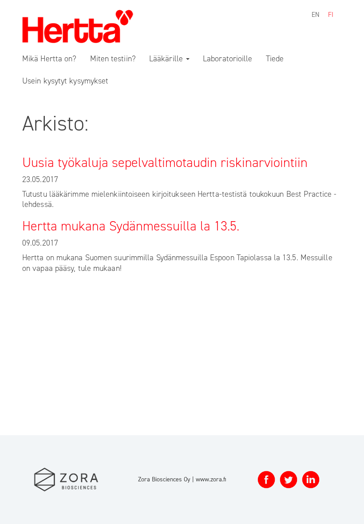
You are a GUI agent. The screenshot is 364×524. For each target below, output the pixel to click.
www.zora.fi (211, 479)
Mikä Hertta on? (49, 58)
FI (330, 14)
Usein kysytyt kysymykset (65, 80)
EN (316, 14)
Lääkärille (167, 58)
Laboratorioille (228, 58)
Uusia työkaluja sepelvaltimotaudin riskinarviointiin (165, 162)
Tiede (275, 58)
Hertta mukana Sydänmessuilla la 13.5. (130, 226)
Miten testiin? (113, 58)
